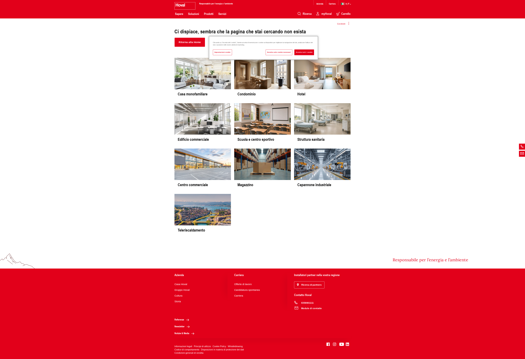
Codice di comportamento (186, 349)
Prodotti (208, 14)
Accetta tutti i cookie (304, 52)
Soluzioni (193, 14)
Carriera (332, 3)
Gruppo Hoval (182, 290)
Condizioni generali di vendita (188, 353)
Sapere (179, 14)
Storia (177, 301)
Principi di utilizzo (202, 346)
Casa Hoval (180, 284)
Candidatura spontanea (247, 290)
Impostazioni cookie (222, 52)
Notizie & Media (181, 333)
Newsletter (179, 326)
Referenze (179, 319)
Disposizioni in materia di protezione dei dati (222, 349)
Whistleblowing (235, 346)
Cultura (178, 295)
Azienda (319, 3)
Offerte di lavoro (243, 284)
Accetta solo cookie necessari (279, 52)
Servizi (222, 14)
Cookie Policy (219, 346)
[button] (189, 42)
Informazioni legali (183, 346)
